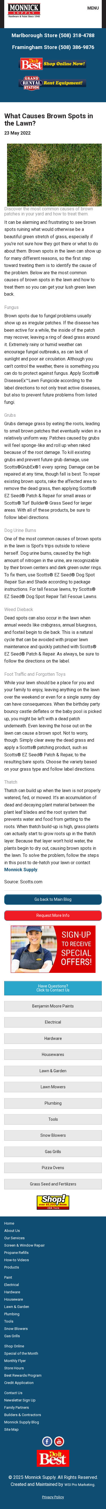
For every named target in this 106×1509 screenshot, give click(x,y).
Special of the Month (21, 1353)
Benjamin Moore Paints (53, 1006)
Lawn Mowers (53, 1087)
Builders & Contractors (22, 1415)
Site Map (11, 1429)
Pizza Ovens (53, 1167)
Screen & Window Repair (24, 1245)
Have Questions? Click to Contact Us (53, 988)
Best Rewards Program (23, 1375)
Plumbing (53, 1103)
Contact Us (13, 1393)
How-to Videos (16, 1260)
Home (9, 1223)
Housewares (53, 1054)
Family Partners (16, 1407)
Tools (53, 1119)
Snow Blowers (53, 1135)
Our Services (14, 1238)
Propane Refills (16, 1253)
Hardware (53, 1038)
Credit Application (19, 1383)
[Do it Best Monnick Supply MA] (53, 1465)
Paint (8, 1277)
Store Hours (14, 1368)
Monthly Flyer (15, 1361)
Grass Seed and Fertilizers (53, 1184)
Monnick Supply (20, 869)
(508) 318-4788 (76, 35)
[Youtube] (59, 1446)
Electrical (53, 1022)
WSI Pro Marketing (79, 1485)
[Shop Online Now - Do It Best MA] (53, 71)
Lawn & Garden (53, 1071)
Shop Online (14, 1346)
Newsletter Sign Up (20, 1400)
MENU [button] (89, 8)
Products (11, 1267)
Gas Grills (53, 1151)
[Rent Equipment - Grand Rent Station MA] (53, 90)
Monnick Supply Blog (21, 1422)
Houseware (13, 1299)
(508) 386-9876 (76, 47)
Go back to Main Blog (53, 899)
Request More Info (53, 915)
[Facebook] (47, 1446)
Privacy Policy (53, 1497)
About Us (12, 1231)
